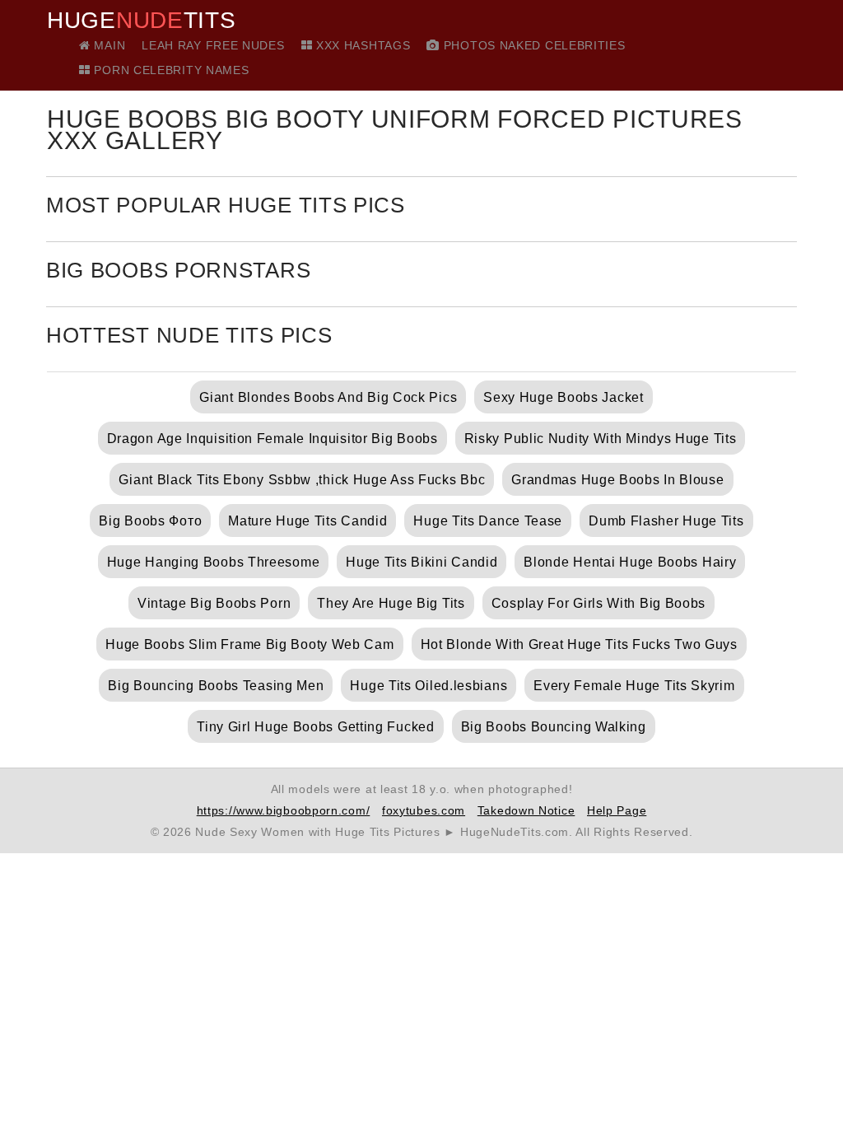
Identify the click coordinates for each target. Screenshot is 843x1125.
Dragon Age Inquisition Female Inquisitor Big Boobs (272, 439)
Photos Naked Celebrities (532, 45)
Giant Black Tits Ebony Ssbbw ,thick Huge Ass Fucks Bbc (302, 480)
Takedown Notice (526, 810)
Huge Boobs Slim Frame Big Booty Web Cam (249, 644)
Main (108, 45)
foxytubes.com (423, 810)
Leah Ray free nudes (213, 45)
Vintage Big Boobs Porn (214, 603)
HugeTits (141, 20)
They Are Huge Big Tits (390, 603)
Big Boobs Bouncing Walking (553, 727)
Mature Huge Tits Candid (307, 521)
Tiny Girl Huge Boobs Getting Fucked (316, 727)
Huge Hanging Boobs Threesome (213, 562)
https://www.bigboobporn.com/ (283, 810)
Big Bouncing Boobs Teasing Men (216, 686)
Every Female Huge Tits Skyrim (633, 686)
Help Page (616, 810)
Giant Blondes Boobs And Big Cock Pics (328, 397)
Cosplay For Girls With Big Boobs (598, 603)
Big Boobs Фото (150, 521)
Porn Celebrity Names (170, 70)
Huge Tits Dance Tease (487, 521)
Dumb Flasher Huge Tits (666, 521)
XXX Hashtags (361, 45)
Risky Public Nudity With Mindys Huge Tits (600, 439)
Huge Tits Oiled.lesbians (428, 686)
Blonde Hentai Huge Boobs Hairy (630, 562)
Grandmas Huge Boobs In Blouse (617, 480)
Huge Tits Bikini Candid (421, 562)
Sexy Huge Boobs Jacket (563, 397)
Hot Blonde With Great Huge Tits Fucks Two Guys (579, 644)
